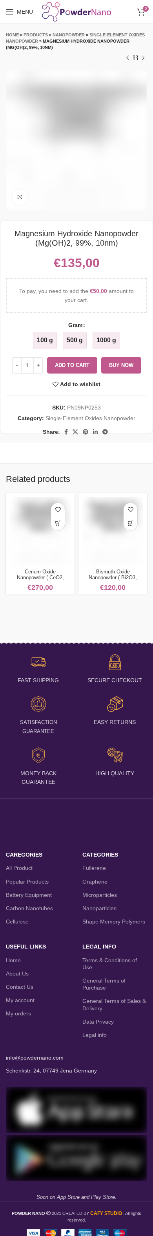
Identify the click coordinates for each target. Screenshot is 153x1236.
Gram (75, 325)
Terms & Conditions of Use (109, 963)
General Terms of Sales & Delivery (114, 1004)
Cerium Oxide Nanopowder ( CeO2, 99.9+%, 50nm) (40, 577)
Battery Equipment (29, 895)
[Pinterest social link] (85, 432)
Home (12, 34)
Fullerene (94, 868)
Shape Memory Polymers (113, 921)
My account (20, 1000)
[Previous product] (127, 58)
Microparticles (99, 895)
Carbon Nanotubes (29, 908)
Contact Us (19, 987)
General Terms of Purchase (104, 984)
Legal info (94, 1035)
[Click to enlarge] (19, 197)
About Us (17, 973)
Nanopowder (69, 34)
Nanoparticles (99, 908)
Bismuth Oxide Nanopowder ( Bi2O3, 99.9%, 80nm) (113, 577)
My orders (18, 1013)
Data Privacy (98, 1022)
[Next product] (143, 58)
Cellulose (17, 921)
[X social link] (75, 432)
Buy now (121, 365)
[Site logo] (76, 11)
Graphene (94, 881)
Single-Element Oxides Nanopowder (90, 418)
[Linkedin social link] (95, 432)
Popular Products (27, 881)
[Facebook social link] (66, 432)
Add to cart (72, 365)
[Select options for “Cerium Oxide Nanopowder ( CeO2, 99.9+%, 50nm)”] (58, 523)
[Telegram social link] (105, 432)
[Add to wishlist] (58, 510)
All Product (19, 868)
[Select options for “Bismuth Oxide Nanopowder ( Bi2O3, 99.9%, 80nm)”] (130, 523)
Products (36, 34)
